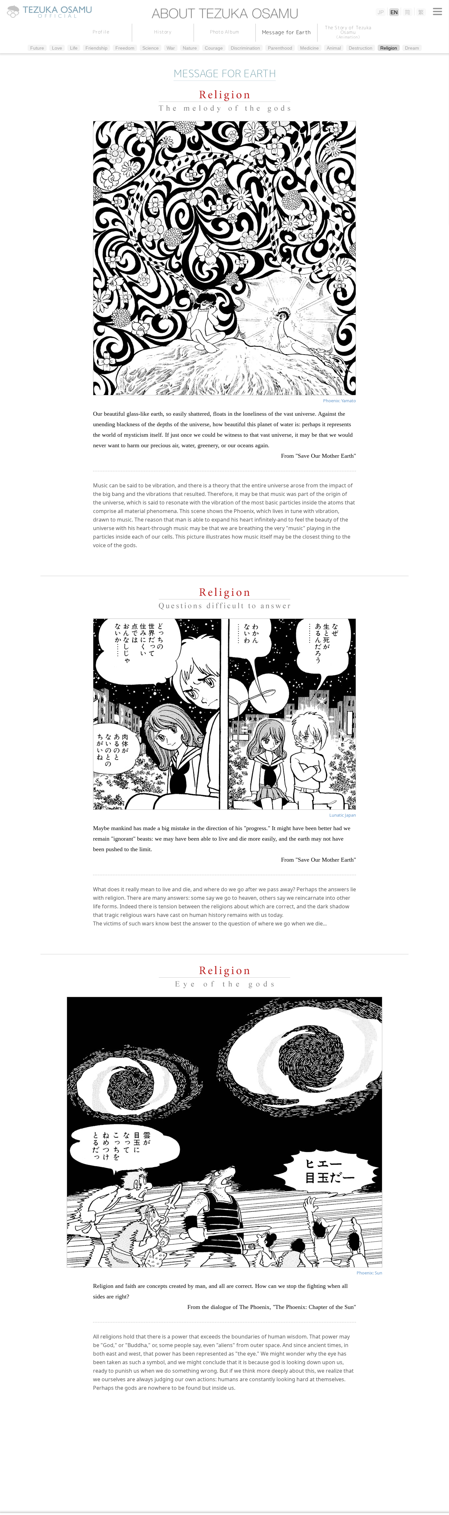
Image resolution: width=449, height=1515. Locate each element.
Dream (412, 48)
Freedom (124, 48)
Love (57, 48)
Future (37, 48)
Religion (388, 48)
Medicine (309, 48)
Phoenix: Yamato (339, 401)
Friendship (96, 48)
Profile (101, 31)
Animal (334, 48)
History (163, 31)
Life (74, 48)
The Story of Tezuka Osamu (347, 32)
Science (150, 48)
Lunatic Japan (342, 815)
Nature (190, 48)
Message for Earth (286, 31)
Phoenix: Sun (369, 1273)
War (171, 48)
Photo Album (224, 31)
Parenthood (280, 48)
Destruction (360, 48)
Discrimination (245, 48)
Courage (214, 48)
